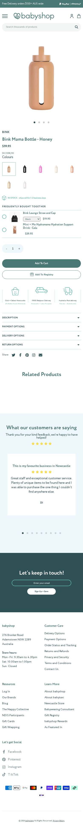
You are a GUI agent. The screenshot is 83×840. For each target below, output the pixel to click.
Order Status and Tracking (60, 645)
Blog (5, 703)
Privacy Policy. (59, 820)
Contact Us (51, 669)
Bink (5, 132)
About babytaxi (54, 698)
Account (72, 16)
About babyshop (54, 692)
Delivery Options (54, 633)
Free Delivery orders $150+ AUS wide (22, 4)
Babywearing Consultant (59, 709)
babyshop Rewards (55, 721)
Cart (79, 16)
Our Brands (9, 698)
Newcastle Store (54, 703)
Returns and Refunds (56, 651)
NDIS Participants (13, 715)
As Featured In (53, 727)
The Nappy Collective (15, 709)
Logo (34, 16)
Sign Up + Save (41, 591)
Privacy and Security (56, 657)
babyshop (29, 820)
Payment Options (55, 639)
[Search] (76, 26)
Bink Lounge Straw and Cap (39, 213)
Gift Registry (51, 715)
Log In (6, 692)
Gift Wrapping (10, 727)
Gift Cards (8, 721)
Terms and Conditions (57, 663)
